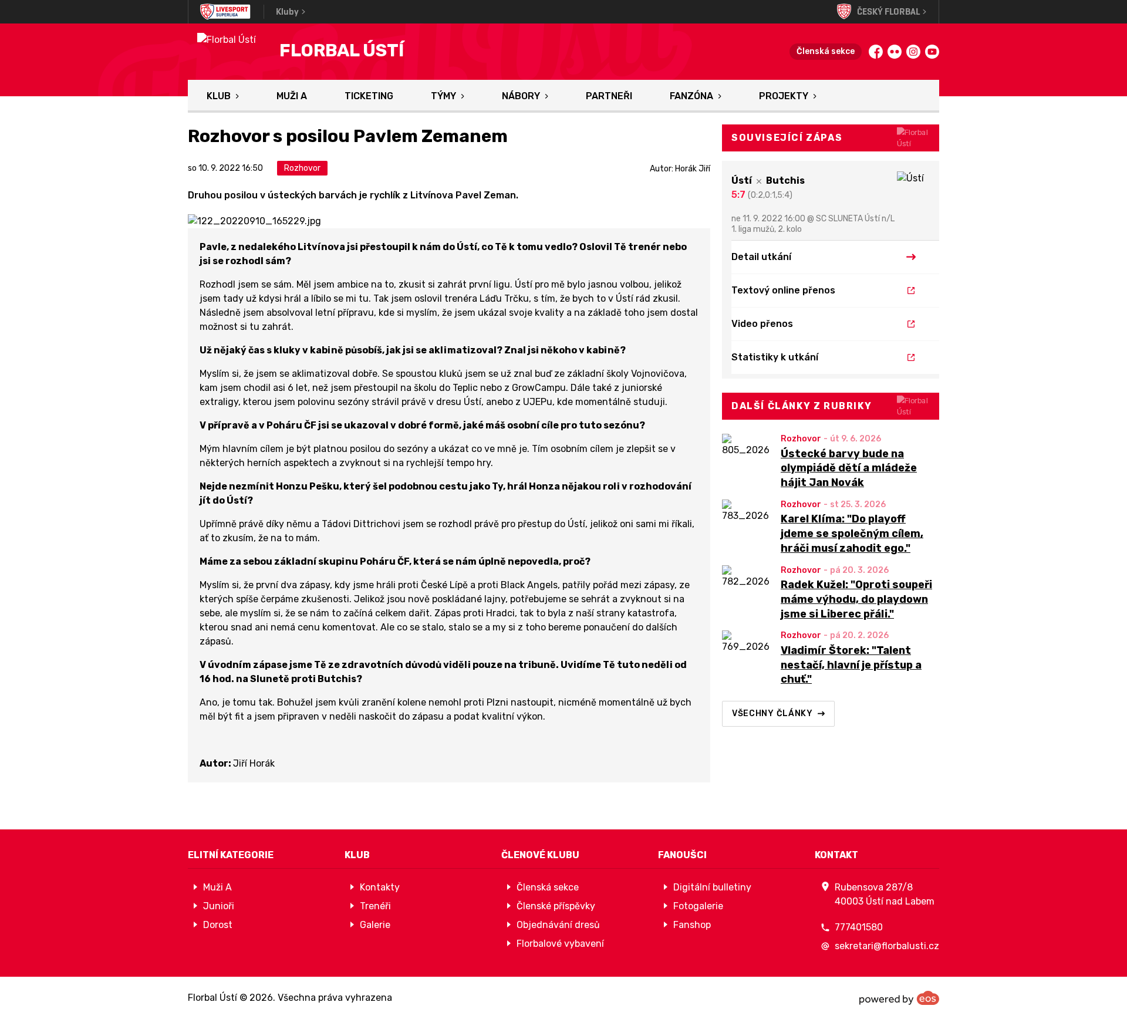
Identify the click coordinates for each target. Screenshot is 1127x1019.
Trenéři (375, 906)
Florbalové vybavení (560, 943)
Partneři (609, 96)
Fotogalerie (698, 906)
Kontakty (380, 887)
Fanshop (692, 924)
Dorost (217, 924)
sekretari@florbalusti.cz (887, 945)
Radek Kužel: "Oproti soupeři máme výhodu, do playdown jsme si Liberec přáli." (856, 599)
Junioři (218, 906)
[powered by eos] (899, 998)
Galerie (375, 924)
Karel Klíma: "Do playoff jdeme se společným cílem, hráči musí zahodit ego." (852, 533)
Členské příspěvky (556, 906)
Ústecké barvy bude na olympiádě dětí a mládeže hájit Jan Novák (849, 468)
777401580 (859, 927)
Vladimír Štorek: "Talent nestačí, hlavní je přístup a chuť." (851, 665)
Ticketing (369, 96)
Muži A (291, 96)
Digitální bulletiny (712, 887)
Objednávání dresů (558, 924)
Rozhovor (801, 439)
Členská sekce (826, 51)
